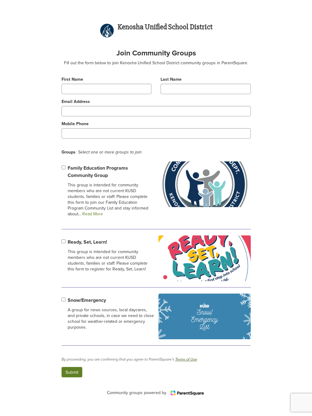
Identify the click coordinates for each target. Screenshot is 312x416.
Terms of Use (186, 359)
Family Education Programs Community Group (98, 171)
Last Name (171, 79)
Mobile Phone (75, 124)
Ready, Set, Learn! (87, 241)
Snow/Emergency (87, 300)
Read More (92, 214)
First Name (72, 79)
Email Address (76, 101)
